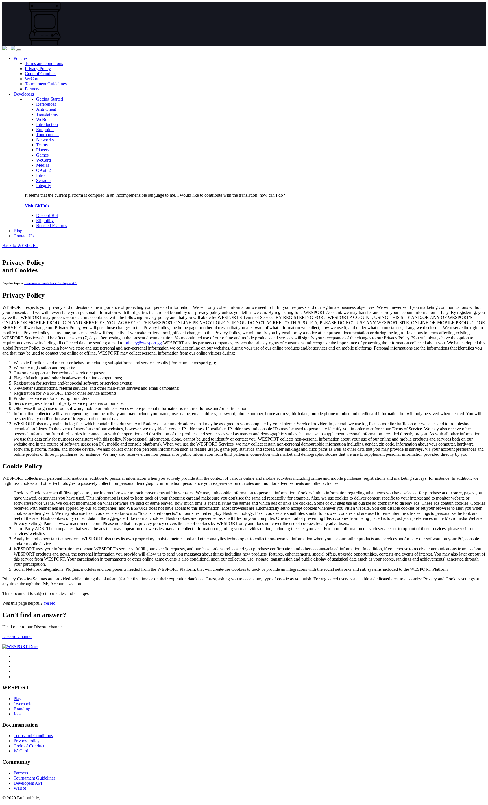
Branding (22, 708)
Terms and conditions (44, 63)
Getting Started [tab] (49, 99)
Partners (32, 88)
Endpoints (45, 129)
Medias (42, 165)
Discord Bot (47, 215)
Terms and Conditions (33, 735)
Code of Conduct (40, 73)
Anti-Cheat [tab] (46, 109)
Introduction (47, 124)
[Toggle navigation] (18, 50)
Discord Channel (17, 636)
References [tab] (46, 104)
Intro (40, 175)
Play (17, 698)
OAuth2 (43, 170)
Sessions (43, 180)
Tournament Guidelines (46, 83)
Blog (18, 230)
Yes (46, 603)
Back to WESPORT (20, 245)
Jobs (17, 713)
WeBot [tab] (42, 119)
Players (42, 149)
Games (42, 155)
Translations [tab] (47, 114)
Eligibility (45, 220)
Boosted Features (51, 225)
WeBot (20, 788)
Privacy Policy (38, 68)
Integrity (43, 185)
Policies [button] (20, 58)
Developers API (66, 283)
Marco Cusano (55, 797)
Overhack (22, 703)
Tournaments (47, 134)
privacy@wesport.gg (143, 342)
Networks (45, 139)
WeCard (32, 78)
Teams (42, 144)
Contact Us (24, 235)
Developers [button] (24, 94)
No (52, 603)
